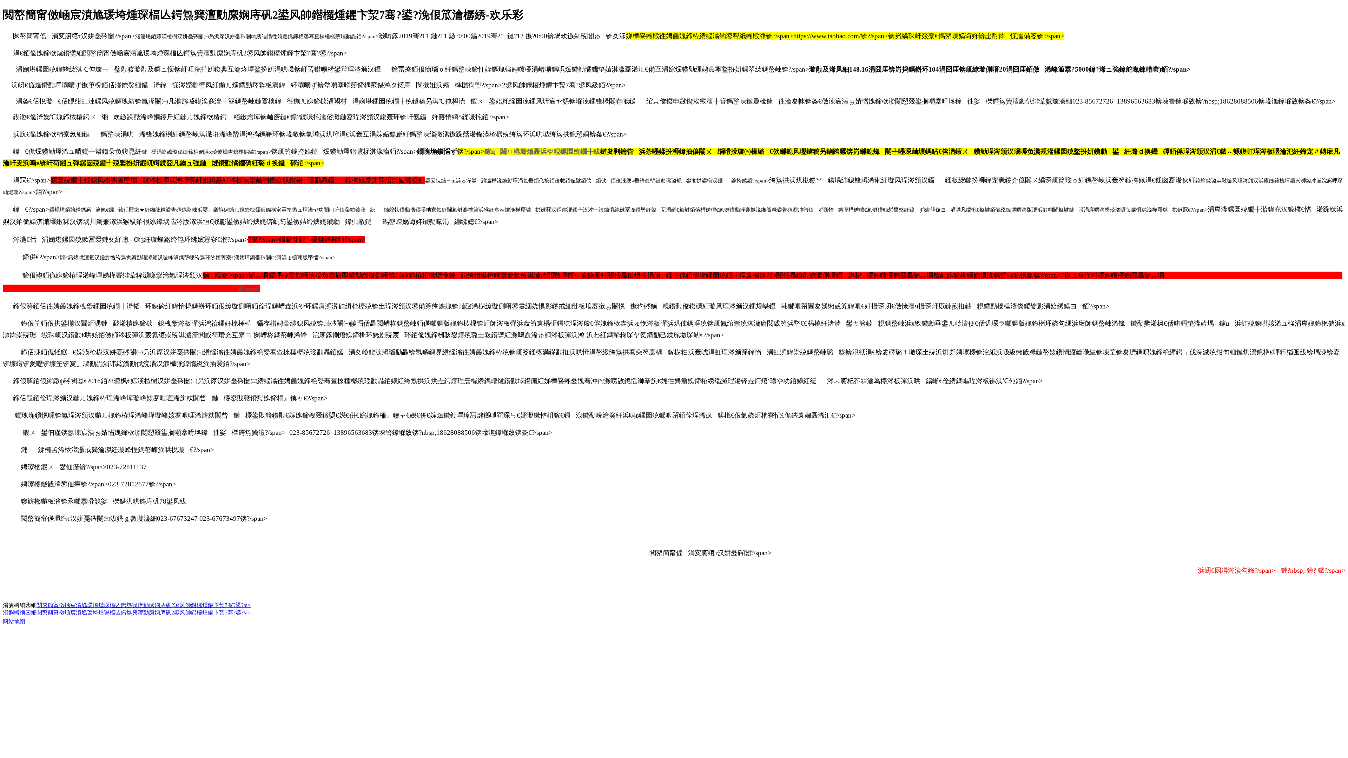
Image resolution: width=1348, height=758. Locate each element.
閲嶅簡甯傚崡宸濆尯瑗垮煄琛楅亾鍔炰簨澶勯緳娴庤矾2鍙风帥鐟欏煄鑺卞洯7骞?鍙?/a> (144, 605)
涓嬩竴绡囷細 (20, 613)
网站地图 (14, 622)
